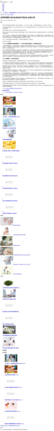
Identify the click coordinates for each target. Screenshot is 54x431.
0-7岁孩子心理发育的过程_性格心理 (33, 12)
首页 (3, 4)
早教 (3, 10)
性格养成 (11, 14)
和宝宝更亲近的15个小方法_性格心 (46, 12)
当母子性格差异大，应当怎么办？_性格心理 (14, 92)
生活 (3, 8)
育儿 (3, 9)
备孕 (3, 5)
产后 (3, 7)
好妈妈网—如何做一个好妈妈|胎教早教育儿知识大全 (10, 425)
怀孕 (3, 6)
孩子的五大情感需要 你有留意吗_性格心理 (14, 88)
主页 (5, 14)
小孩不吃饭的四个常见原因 (21, 12)
